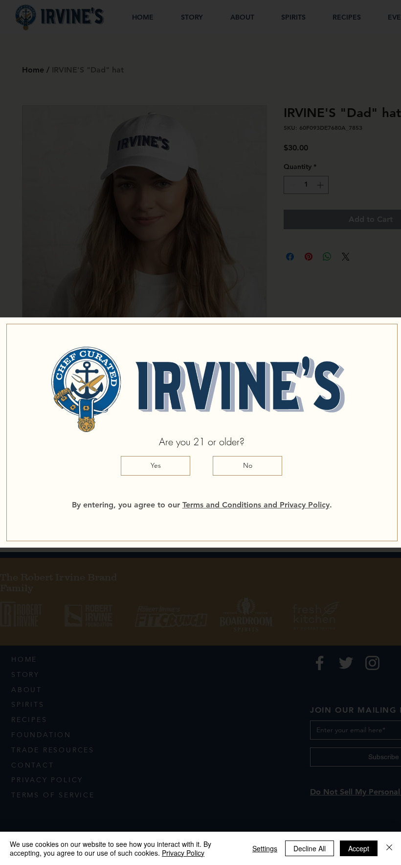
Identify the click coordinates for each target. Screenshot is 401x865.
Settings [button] (264, 848)
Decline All (309, 848)
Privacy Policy (183, 853)
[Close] (389, 848)
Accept (358, 848)
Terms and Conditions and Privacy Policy (256, 504)
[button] (155, 466)
